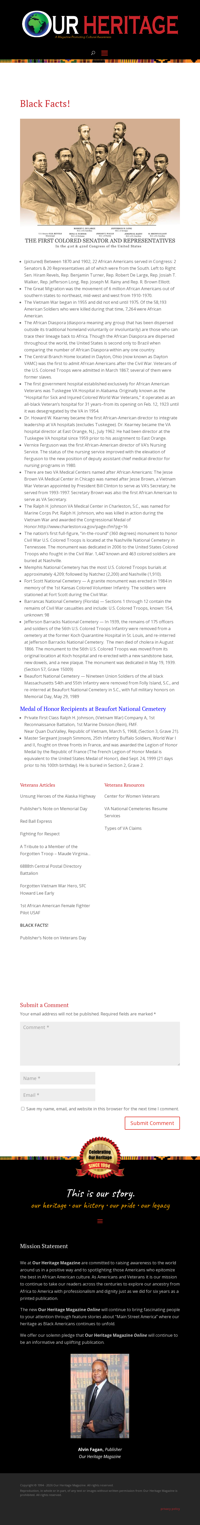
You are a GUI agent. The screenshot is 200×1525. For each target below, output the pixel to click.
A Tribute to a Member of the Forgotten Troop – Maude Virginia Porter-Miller (54, 850)
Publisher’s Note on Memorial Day (53, 809)
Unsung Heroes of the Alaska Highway (58, 796)
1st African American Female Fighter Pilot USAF (55, 909)
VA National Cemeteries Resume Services (135, 812)
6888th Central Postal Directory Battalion (51, 869)
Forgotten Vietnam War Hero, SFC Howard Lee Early (53, 889)
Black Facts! (34, 925)
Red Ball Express (36, 821)
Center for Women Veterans (132, 796)
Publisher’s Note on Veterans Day (53, 938)
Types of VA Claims (123, 828)
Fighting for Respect (40, 834)
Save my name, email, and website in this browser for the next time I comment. (102, 1109)
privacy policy (170, 1509)
